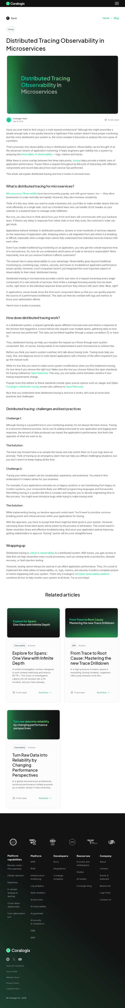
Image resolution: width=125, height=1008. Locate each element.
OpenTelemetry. (40, 373)
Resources (83, 856)
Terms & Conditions (15, 966)
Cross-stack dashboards (13, 905)
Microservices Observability (21, 193)
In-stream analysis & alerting (12, 893)
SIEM (33, 930)
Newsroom (105, 886)
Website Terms (12, 977)
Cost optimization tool (16, 915)
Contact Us (105, 899)
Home (106, 18)
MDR (33, 937)
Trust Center (11, 971)
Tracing (11, 29)
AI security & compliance (37, 922)
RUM (33, 868)
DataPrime (12, 882)
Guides (80, 872)
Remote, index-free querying (15, 867)
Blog (116, 18)
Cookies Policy (13, 989)
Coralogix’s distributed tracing (23, 386)
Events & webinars (104, 877)
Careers (104, 868)
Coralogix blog (84, 886)
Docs (56, 861)
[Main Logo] (15, 3)
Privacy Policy (12, 983)
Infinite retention (15, 875)
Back (14, 18)
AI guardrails (37, 913)
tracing (77, 160)
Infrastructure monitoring (37, 877)
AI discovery (37, 899)
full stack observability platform (92, 574)
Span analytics (38, 892)
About (103, 861)
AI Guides (81, 879)
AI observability (38, 906)
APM (33, 861)
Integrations (59, 868)
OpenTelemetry (74, 386)
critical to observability (42, 552)
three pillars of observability (36, 154)
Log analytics (37, 886)
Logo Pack (105, 892)
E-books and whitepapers (83, 863)
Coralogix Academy (58, 877)
